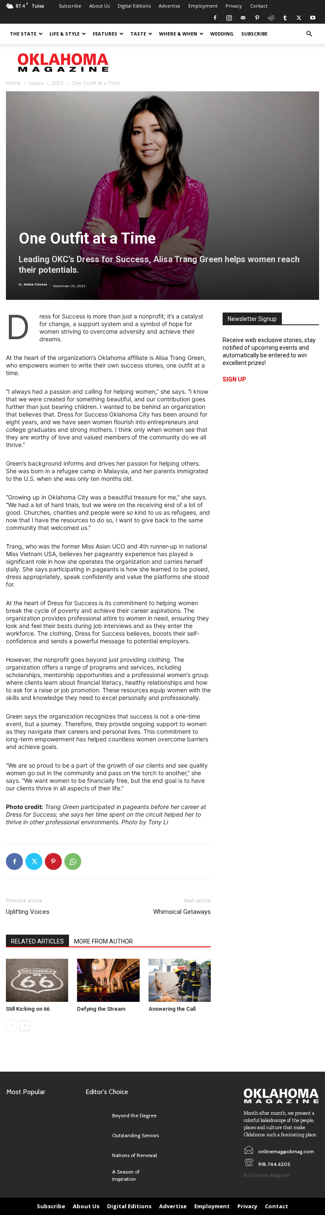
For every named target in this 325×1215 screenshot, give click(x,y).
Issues (36, 83)
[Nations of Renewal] (96, 1155)
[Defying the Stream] (108, 980)
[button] (309, 34)
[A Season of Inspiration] (96, 1175)
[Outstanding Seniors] (96, 1136)
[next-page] (24, 1025)
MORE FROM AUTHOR (103, 941)
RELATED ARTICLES (37, 941)
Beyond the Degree (134, 1115)
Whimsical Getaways (182, 912)
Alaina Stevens (35, 284)
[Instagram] (229, 18)
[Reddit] (270, 18)
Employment (203, 6)
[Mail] (243, 18)
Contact (258, 6)
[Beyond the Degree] (96, 1116)
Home (13, 83)
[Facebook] (215, 18)
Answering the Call (172, 1009)
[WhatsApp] (72, 861)
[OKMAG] (281, 1096)
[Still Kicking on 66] (37, 980)
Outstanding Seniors (135, 1135)
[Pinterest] (257, 18)
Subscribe (70, 6)
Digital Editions (134, 6)
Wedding (222, 33)
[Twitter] (298, 18)
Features (105, 33)
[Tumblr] (284, 18)
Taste (138, 33)
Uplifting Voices (28, 912)
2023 (57, 83)
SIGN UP (234, 379)
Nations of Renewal (134, 1155)
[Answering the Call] (180, 980)
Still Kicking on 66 (28, 1009)
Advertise (169, 6)
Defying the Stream (101, 1009)
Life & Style (65, 33)
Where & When (178, 33)
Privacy (234, 6)
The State (23, 33)
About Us (99, 6)
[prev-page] (11, 1025)
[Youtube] (312, 18)
